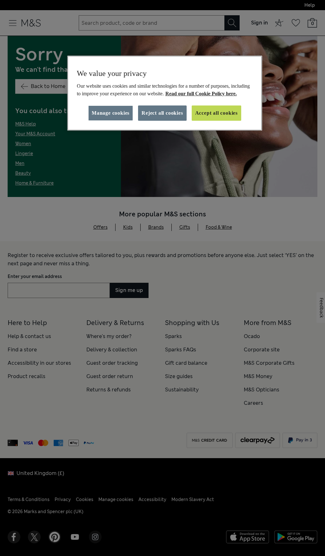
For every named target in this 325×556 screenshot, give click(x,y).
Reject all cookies (162, 113)
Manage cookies (110, 113)
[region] (164, 93)
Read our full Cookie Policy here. (201, 93)
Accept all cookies (216, 113)
